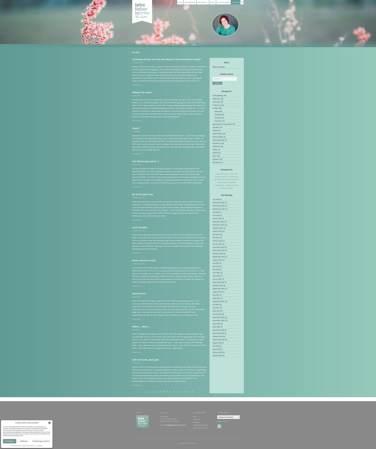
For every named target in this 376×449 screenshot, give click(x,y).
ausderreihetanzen (222, 174)
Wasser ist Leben (142, 92)
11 (177, 392)
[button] (50, 423)
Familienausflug (220, 177)
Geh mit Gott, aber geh (145, 359)
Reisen (215, 150)
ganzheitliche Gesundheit (222, 124)
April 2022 (216, 298)
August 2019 (217, 343)
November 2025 (219, 206)
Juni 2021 (216, 308)
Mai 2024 (216, 238)
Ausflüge (217, 114)
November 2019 (218, 333)
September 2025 (219, 209)
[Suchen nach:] (224, 79)
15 (192, 392)
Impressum (39, 445)
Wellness (216, 159)
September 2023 (219, 257)
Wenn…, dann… (141, 326)
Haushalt (217, 118)
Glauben (216, 127)
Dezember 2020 (219, 317)
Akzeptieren (9, 441)
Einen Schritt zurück (144, 260)
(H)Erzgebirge (218, 95)
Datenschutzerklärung (28, 445)
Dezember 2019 (218, 330)
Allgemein (216, 99)
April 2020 (216, 324)
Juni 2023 (216, 266)
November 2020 (219, 320)
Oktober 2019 (218, 336)
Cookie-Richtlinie (16, 445)
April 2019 (216, 349)
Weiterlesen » (137, 85)
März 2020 (216, 327)
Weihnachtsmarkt (232, 185)
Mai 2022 (216, 295)
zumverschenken (226, 188)
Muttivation (139, 293)
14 (189, 392)
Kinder (215, 130)
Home (180, 2)
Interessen (218, 121)
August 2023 (217, 260)
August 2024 (217, 231)
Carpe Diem (234, 174)
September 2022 (219, 289)
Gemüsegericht (219, 179)
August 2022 (217, 292)
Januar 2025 (217, 218)
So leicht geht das (142, 194)
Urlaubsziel (232, 182)
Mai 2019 (216, 346)
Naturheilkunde (190, 2)
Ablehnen (23, 441)
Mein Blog (235, 2)
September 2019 (219, 340)
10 (174, 392)
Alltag (216, 111)
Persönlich (217, 143)
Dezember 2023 (218, 247)
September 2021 (219, 301)
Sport (215, 156)
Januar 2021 (217, 314)
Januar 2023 (217, 279)
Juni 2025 (216, 215)
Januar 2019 (217, 356)
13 (185, 392)
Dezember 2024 (219, 222)
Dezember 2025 (218, 203)
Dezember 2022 (218, 282)
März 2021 (216, 311)
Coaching (216, 102)
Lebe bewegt (222, 182)
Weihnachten (219, 185)
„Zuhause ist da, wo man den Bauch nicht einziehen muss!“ (166, 59)
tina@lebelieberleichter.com (175, 425)
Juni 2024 (216, 234)
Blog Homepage (219, 67)
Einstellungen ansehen (41, 441)
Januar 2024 (217, 244)
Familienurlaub (232, 177)
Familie (215, 108)
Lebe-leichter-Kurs (232, 179)
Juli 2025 (216, 212)
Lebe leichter (202, 2)
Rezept (215, 153)
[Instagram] (219, 426)
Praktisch (216, 146)
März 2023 (216, 276)
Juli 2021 (216, 305)
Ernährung (217, 105)
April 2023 (216, 273)
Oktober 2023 (218, 254)
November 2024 (219, 225)
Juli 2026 (216, 199)
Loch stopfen (139, 227)
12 (181, 392)
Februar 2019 (217, 352)
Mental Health (218, 137)
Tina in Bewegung (223, 2)
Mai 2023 (216, 269)
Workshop (216, 162)
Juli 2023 (216, 263)
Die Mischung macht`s (145, 161)
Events (212, 2)
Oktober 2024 (218, 228)
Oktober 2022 (218, 285)
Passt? (136, 128)
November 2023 (219, 250)
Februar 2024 (218, 241)
